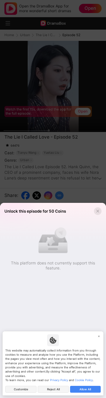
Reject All (53, 389)
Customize (21, 389)
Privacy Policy (59, 380)
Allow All (85, 389)
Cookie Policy (84, 380)
